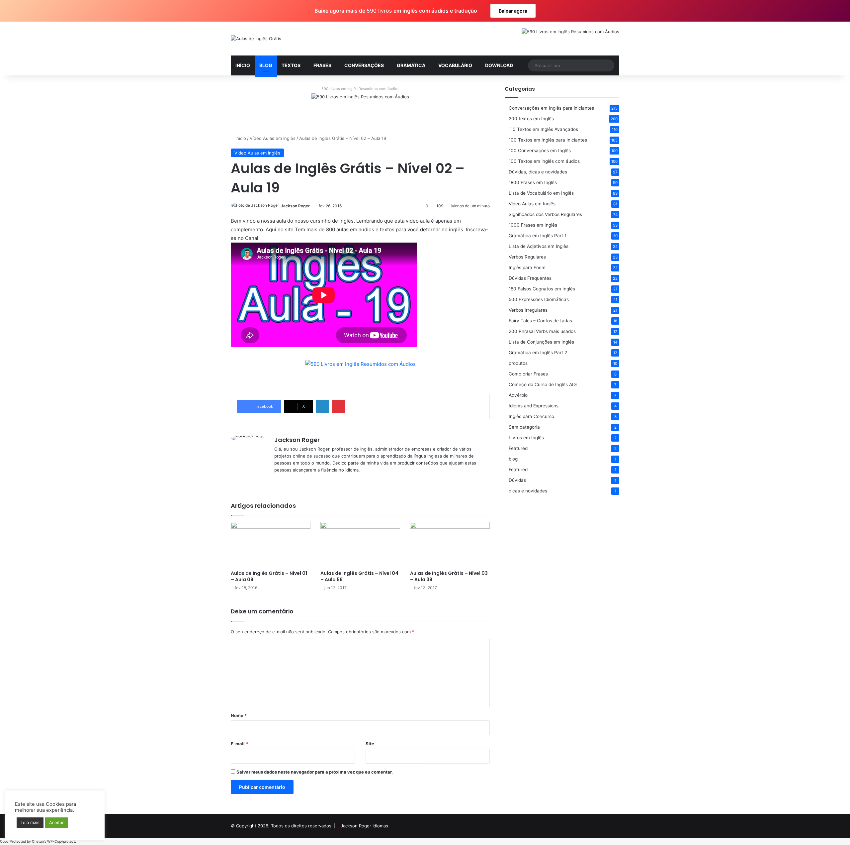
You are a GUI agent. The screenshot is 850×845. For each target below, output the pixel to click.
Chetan (38, 841)
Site (370, 743)
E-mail (239, 743)
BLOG (265, 65)
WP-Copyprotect (61, 841)
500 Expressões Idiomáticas (539, 299)
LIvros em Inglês (526, 437)
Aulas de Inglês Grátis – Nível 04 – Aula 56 (359, 576)
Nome (239, 715)
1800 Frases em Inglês (533, 182)
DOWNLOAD (499, 65)
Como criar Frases (528, 373)
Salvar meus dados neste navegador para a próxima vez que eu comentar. (314, 772)
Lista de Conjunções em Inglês (541, 342)
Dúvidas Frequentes (530, 278)
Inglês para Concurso (531, 416)
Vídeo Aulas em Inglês (273, 138)
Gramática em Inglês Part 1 (537, 235)
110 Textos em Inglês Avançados (543, 129)
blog (513, 459)
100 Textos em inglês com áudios (544, 161)
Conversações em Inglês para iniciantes (551, 108)
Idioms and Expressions (533, 405)
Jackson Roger (295, 205)
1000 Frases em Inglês (533, 225)
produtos (518, 363)
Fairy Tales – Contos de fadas (540, 320)
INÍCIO (242, 65)
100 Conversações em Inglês (540, 150)
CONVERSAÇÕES (364, 65)
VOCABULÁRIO (455, 65)
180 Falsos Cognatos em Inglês (542, 288)
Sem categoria (524, 427)
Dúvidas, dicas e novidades (538, 171)
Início (240, 138)
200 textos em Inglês (531, 118)
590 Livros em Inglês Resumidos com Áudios (360, 88)
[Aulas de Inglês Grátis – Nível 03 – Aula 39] (450, 544)
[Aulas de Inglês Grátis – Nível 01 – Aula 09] (270, 544)
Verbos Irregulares (528, 310)
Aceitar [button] (56, 822)
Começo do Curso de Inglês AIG (543, 384)
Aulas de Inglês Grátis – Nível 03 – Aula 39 (449, 576)
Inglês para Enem (527, 267)
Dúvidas (517, 480)
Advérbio (518, 395)
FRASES (322, 65)
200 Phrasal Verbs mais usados (542, 331)
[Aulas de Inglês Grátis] (256, 38)
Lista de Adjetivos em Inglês (538, 246)
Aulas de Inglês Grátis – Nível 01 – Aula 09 (269, 576)
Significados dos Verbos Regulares (545, 214)
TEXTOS (291, 65)
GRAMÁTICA (411, 65)
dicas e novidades (528, 490)
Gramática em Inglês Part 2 (538, 352)
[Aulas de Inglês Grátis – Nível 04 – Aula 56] (360, 544)
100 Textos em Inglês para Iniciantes (548, 140)
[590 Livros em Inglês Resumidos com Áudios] (360, 108)
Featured (518, 448)
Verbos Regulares (527, 257)
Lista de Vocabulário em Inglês (541, 193)
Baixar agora (513, 11)
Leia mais (30, 822)
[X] (286, 481)
